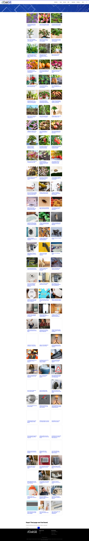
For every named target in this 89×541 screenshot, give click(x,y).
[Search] (39, 528)
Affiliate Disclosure (54, 534)
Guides (40, 531)
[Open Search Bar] (86, 2)
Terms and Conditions (54, 531)
